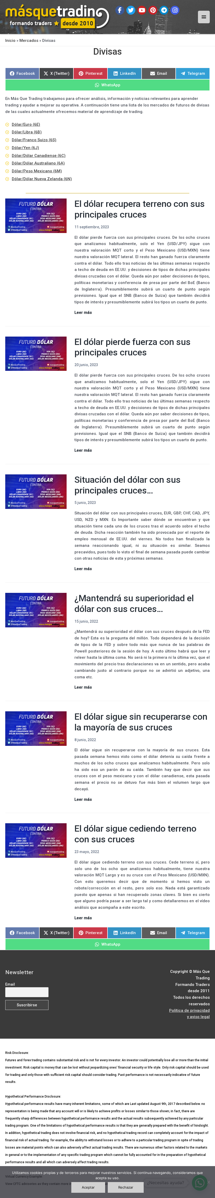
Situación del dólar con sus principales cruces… (127, 485)
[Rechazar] (208, 1182)
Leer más (83, 313)
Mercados (28, 40)
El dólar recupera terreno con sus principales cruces (139, 209)
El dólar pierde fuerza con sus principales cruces (132, 347)
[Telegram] (163, 10)
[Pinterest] (152, 10)
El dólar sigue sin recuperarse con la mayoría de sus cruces (140, 722)
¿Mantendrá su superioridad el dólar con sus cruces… (134, 603)
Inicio (10, 40)
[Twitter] (130, 10)
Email (10, 984)
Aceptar (88, 1187)
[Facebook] (119, 10)
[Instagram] (174, 10)
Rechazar (125, 1187)
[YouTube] (141, 10)
